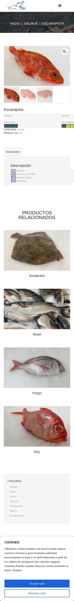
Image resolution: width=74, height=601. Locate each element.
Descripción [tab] (13, 151)
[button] (64, 51)
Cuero (13, 496)
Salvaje (31, 23)
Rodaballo (37, 276)
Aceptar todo (37, 583)
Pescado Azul (16, 506)
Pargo (36, 393)
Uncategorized (17, 515)
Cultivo (13, 492)
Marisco (13, 511)
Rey (37, 452)
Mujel (37, 334)
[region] (37, 568)
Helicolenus (10, 119)
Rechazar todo (37, 593)
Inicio (15, 23)
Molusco (14, 501)
